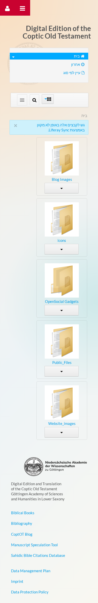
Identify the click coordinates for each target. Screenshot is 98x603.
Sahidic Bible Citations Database (38, 555)
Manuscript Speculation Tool (34, 544)
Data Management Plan (30, 570)
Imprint (17, 581)
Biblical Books (22, 512)
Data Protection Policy (29, 592)
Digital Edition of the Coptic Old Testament (57, 32)
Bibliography (21, 523)
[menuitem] (49, 56)
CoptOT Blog (21, 534)
